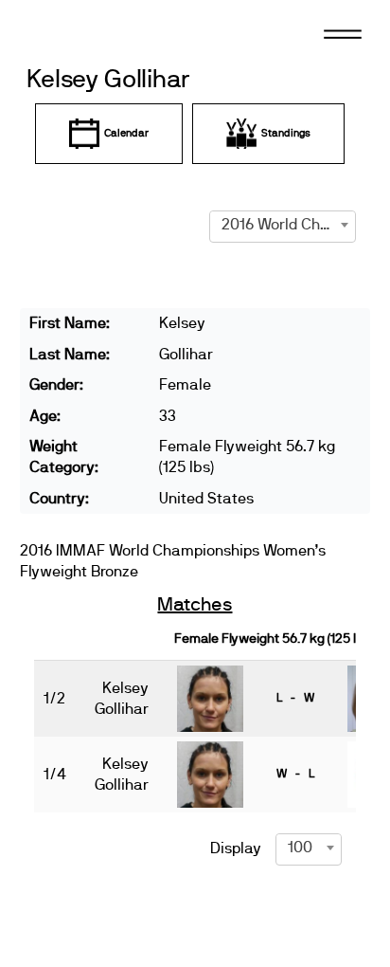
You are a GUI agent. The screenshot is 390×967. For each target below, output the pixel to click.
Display (235, 848)
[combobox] (282, 224)
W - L (295, 773)
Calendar (126, 133)
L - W (295, 697)
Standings (285, 133)
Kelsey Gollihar (108, 80)
